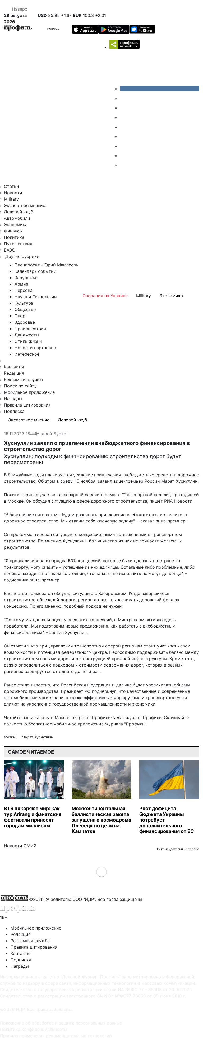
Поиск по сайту (20, 385)
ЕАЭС (9, 250)
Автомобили (17, 218)
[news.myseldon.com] (124, 126)
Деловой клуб (18, 211)
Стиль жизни (28, 341)
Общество (25, 309)
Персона (24, 290)
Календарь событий (35, 271)
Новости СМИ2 (20, 845)
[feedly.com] (124, 146)
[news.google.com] (124, 136)
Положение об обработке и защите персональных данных (61, 1023)
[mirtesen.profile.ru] (124, 117)
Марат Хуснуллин (37, 737)
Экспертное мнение (24, 205)
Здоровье (25, 322)
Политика (14, 237)
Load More (102, 871)
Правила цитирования (27, 405)
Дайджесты (27, 335)
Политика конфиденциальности (33, 1029)
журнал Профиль (144, 717)
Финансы (13, 231)
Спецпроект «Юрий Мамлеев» (46, 264)
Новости (54, 28)
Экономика (15, 224)
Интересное (27, 354)
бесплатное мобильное (52, 724)
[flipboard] (124, 165)
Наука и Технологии (36, 296)
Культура (24, 303)
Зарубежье (26, 277)
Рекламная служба (23, 379)
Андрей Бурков (52, 433)
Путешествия (18, 243)
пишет (156, 501)
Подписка (14, 411)
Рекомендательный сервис (178, 849)
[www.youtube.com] (124, 107)
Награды (13, 398)
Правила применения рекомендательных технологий (56, 1035)
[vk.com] (159, 88)
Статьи (11, 186)
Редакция (14, 373)
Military (11, 199)
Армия (21, 284)
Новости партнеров (35, 347)
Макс (60, 717)
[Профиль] (18, 29)
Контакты (14, 366)
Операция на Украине (105, 295)
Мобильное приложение (29, 392)
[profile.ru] (124, 155)
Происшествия (30, 328)
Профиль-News (107, 717)
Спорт (21, 315)
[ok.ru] (124, 98)
